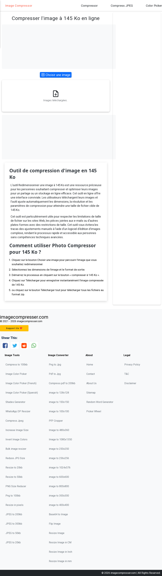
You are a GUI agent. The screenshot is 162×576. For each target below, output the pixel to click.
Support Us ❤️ (14, 328)
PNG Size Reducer (16, 486)
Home (89, 364)
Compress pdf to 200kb (62, 383)
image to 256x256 (59, 458)
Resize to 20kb (14, 467)
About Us (91, 383)
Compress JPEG (122, 5)
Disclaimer (130, 383)
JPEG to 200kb (14, 514)
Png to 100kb (13, 495)
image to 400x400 (59, 504)
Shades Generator (15, 402)
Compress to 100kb (17, 364)
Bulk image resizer (16, 448)
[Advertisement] (59, 46)
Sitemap (91, 392)
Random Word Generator (99, 402)
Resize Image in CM (60, 542)
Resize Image (56, 533)
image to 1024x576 (59, 467)
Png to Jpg (55, 364)
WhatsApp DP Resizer (18, 411)
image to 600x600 (59, 476)
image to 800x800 (59, 486)
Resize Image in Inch (60, 551)
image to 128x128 (59, 392)
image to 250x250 (59, 448)
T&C (126, 373)
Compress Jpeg (14, 420)
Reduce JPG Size (15, 458)
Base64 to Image (58, 514)
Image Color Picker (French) (21, 383)
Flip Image (55, 523)
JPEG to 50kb (13, 533)
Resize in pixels (14, 504)
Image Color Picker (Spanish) (22, 392)
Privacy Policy (132, 364)
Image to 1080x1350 (60, 439)
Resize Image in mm (60, 561)
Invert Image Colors (16, 439)
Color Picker (154, 5)
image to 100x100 (59, 411)
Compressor (89, 5)
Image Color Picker (16, 373)
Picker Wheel (93, 411)
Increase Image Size (17, 430)
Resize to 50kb (14, 476)
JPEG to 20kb (13, 542)
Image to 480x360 (59, 430)
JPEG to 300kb (14, 523)
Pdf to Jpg (55, 373)
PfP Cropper (56, 420)
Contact (90, 373)
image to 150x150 (59, 402)
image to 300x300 (59, 495)
